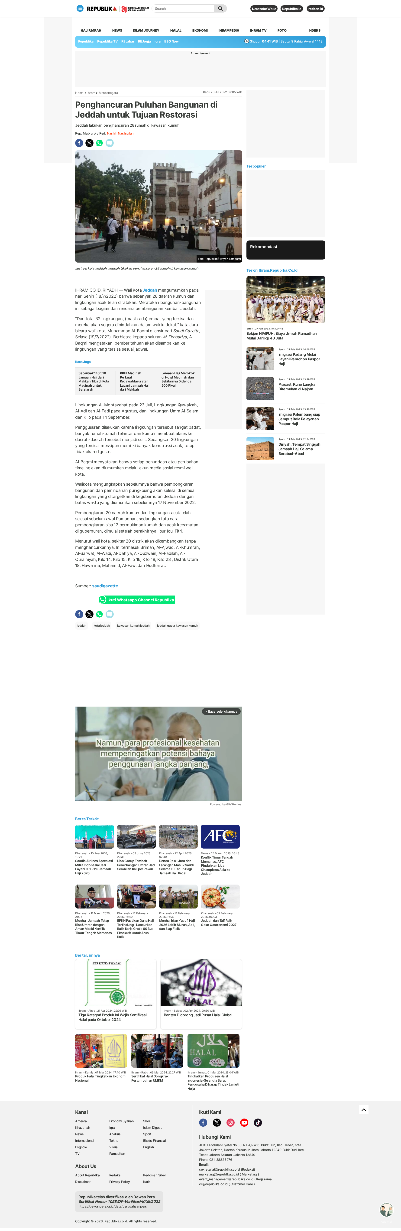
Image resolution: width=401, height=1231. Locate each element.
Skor (146, 1121)
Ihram (91, 93)
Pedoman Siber (154, 1175)
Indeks (314, 30)
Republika (86, 41)
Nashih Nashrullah (120, 133)
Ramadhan (117, 1153)
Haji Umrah (91, 30)
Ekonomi (200, 30)
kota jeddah (102, 625)
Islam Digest (152, 1127)
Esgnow (81, 1147)
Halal (175, 30)
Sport (147, 1134)
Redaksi (115, 1175)
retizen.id (315, 9)
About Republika (87, 1175)
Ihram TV (258, 30)
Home (79, 93)
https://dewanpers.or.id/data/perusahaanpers (112, 1206)
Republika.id (291, 9)
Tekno (113, 1140)
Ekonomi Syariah (121, 1121)
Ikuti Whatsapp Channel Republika (140, 600)
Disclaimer (83, 1182)
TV (77, 1153)
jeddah (81, 625)
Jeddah (150, 290)
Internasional (84, 1140)
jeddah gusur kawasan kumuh (177, 625)
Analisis (115, 1134)
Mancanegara (108, 93)
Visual (113, 1147)
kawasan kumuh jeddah (133, 625)
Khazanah (82, 1127)
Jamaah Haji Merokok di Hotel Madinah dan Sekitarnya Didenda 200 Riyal (178, 379)
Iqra (112, 1127)
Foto (282, 30)
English (148, 1147)
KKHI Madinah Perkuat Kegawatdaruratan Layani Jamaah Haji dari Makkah (134, 381)
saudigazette (105, 585)
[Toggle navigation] (80, 8)
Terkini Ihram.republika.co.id (271, 270)
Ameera (81, 1121)
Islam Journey (146, 30)
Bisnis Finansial (154, 1140)
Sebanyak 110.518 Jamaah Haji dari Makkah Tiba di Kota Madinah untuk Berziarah (93, 381)
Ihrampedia (229, 30)
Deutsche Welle (264, 9)
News (117, 30)
